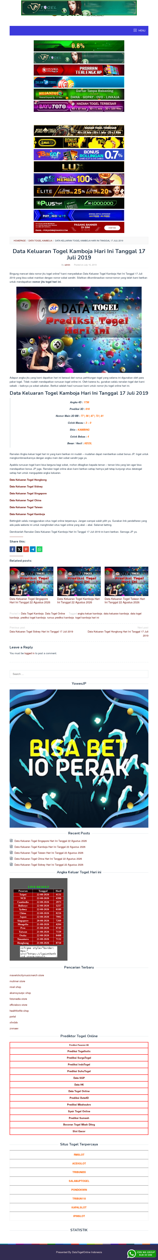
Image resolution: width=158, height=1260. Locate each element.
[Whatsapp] (39, 549)
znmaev (14, 1028)
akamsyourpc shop (20, 993)
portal (13, 1016)
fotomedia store (18, 999)
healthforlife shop (19, 1010)
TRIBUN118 (79, 1198)
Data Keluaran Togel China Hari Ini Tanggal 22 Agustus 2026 (48, 858)
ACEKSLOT (79, 1163)
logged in (29, 653)
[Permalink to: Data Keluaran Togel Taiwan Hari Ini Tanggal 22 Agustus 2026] (126, 581)
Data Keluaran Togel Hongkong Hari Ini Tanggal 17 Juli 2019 (118, 631)
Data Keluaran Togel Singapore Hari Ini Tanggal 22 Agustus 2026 (30, 600)
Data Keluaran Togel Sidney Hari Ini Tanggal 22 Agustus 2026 (48, 864)
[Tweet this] (19, 549)
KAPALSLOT (79, 1207)
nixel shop (15, 987)
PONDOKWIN (79, 1189)
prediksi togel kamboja (33, 617)
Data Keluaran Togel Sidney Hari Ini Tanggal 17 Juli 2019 (41, 629)
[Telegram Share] (33, 549)
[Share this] (12, 549)
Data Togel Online (55, 613)
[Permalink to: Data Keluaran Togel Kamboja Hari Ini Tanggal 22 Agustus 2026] (79, 581)
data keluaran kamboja (116, 613)
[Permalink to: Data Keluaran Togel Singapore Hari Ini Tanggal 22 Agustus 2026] (31, 581)
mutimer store (17, 981)
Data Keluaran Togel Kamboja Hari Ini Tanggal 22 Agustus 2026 (78, 600)
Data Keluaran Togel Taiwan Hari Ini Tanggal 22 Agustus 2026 (125, 600)
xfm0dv (14, 1022)
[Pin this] (26, 549)
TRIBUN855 (79, 1172)
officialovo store (18, 1005)
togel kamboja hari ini (87, 617)
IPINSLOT (79, 1216)
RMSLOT (79, 1154)
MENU (141, 30)
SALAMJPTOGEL (79, 1181)
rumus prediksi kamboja (60, 617)
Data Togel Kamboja (32, 613)
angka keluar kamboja (90, 613)
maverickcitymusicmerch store (27, 975)
